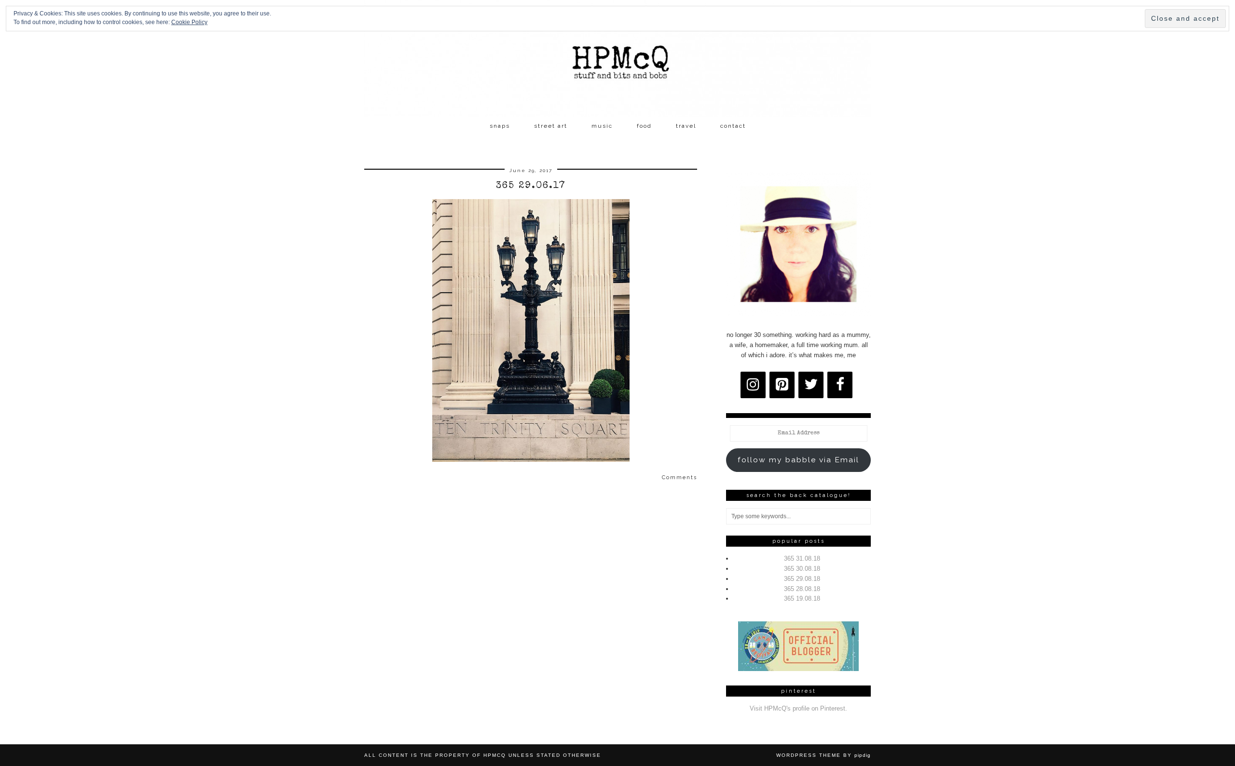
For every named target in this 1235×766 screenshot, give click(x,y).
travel (686, 125)
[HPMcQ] (617, 58)
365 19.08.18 (802, 598)
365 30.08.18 (802, 568)
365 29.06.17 (531, 186)
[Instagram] (753, 385)
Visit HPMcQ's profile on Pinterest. (798, 708)
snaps (500, 125)
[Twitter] (810, 385)
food (644, 125)
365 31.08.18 (802, 558)
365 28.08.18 (802, 588)
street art (550, 125)
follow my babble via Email (798, 459)
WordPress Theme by (823, 755)
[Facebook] (839, 385)
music (602, 125)
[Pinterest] (782, 385)
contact (733, 125)
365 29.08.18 (802, 578)
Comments (679, 477)
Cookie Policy (189, 22)
